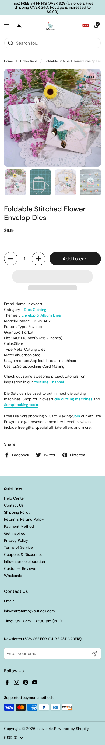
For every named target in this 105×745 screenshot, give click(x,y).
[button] (95, 26)
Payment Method (19, 526)
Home (8, 61)
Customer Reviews (20, 568)
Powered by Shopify (71, 728)
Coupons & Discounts (23, 554)
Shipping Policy (17, 512)
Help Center (14, 498)
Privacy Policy (16, 540)
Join (76, 416)
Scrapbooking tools (21, 404)
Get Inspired (15, 533)
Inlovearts (45, 728)
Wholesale (13, 575)
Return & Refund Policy (24, 519)
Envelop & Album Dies (41, 315)
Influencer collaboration (24, 561)
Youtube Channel (49, 382)
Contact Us (13, 505)
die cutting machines (73, 399)
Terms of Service (18, 547)
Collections (28, 61)
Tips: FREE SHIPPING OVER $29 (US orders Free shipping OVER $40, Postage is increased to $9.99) (52, 7)
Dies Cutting (35, 309)
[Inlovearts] (50, 26)
